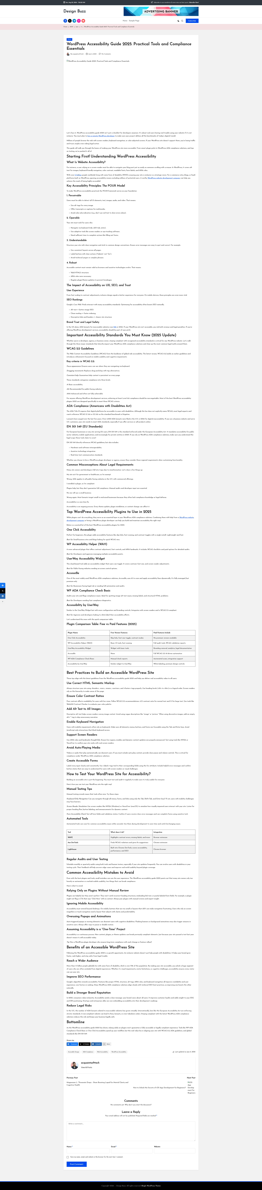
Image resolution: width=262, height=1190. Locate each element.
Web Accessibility (102, 1052)
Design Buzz (74, 11)
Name (70, 1147)
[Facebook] (2, 585)
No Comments (106, 54)
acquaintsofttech (90, 1063)
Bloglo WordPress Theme (151, 1186)
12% (114, 327)
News (69, 39)
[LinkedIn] (2, 596)
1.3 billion (78, 175)
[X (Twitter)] (2, 590)
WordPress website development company (164, 178)
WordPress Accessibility (119, 1052)
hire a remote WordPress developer (101, 136)
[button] (192, 21)
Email (114, 1147)
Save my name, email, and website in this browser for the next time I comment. (96, 1157)
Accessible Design (73, 1052)
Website (157, 1147)
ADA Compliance (88, 1052)
